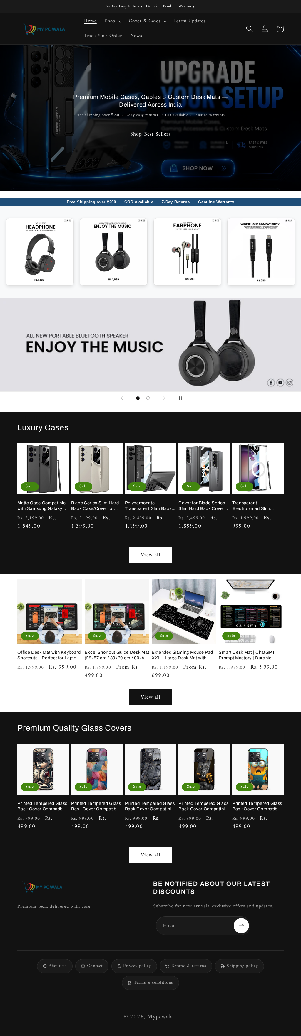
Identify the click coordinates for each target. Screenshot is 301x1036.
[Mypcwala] (42, 887)
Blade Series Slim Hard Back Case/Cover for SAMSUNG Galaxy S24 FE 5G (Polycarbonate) (95, 506)
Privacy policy (137, 966)
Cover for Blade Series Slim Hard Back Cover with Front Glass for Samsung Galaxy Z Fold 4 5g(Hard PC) (203, 506)
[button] (113, 21)
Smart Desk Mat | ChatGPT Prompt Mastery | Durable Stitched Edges (247, 655)
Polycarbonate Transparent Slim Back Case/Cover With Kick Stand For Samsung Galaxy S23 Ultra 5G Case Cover (148, 506)
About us (58, 966)
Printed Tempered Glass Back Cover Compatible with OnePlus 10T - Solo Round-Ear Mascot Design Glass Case (42, 806)
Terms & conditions (153, 983)
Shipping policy (242, 966)
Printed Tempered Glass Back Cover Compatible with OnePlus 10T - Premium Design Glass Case (150, 806)
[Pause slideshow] (179, 398)
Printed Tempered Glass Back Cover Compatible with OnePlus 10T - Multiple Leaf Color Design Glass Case (96, 806)
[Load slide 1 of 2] (138, 398)
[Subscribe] (241, 925)
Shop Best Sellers (150, 134)
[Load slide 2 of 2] (148, 398)
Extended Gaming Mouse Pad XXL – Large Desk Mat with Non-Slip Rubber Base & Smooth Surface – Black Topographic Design (182, 655)
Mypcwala (160, 1017)
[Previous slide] (122, 398)
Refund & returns (188, 966)
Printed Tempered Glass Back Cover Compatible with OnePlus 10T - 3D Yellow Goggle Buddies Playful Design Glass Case (257, 806)
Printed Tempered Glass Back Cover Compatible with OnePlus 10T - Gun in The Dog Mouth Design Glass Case (203, 806)
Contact (95, 966)
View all (150, 555)
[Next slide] (164, 398)
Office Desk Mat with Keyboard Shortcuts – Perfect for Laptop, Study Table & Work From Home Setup (49, 655)
